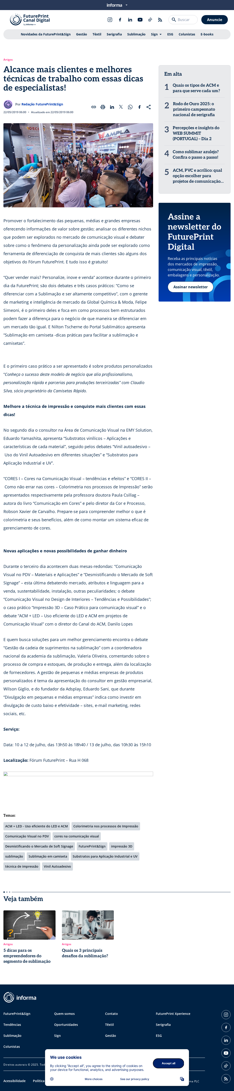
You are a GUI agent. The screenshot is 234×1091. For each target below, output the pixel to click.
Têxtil (97, 34)
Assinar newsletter (190, 286)
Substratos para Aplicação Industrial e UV (105, 856)
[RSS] (160, 19)
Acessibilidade (14, 1081)
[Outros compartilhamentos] (148, 107)
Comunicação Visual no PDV (27, 836)
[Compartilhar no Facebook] (139, 107)
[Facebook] (120, 19)
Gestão (81, 34)
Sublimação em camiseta (48, 856)
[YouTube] (140, 19)
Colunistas (187, 34)
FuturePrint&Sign (92, 846)
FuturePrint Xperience (173, 1013)
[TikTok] (150, 19)
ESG (170, 34)
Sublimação (136, 34)
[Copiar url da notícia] (93, 107)
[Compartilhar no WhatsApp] (130, 107)
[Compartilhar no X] (121, 107)
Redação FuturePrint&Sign (42, 104)
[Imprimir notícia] (102, 107)
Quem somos (64, 1013)
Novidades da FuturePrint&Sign (46, 34)
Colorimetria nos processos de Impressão (105, 826)
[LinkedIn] (130, 19)
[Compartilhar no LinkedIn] (112, 107)
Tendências (12, 1024)
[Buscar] (174, 19)
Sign (154, 34)
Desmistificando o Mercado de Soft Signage (39, 846)
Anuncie (214, 19)
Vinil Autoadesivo (57, 866)
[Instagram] (109, 19)
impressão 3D (121, 846)
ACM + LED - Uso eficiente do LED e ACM (36, 826)
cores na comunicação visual (76, 836)
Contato (111, 1013)
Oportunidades (66, 1024)
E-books (207, 34)
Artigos (8, 60)
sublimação (14, 856)
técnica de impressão (21, 866)
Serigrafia (114, 34)
